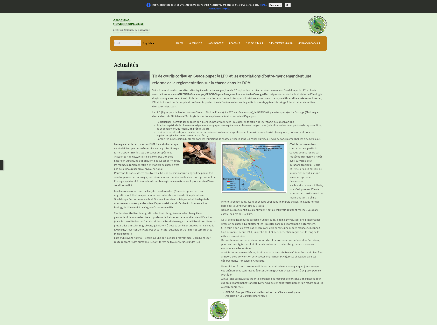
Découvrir (195, 43)
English (149, 43)
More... (263, 5)
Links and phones (309, 43)
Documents (216, 43)
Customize (275, 5)
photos (235, 43)
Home (179, 43)
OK (287, 5)
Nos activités (255, 43)
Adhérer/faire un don (281, 43)
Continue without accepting (218, 9)
